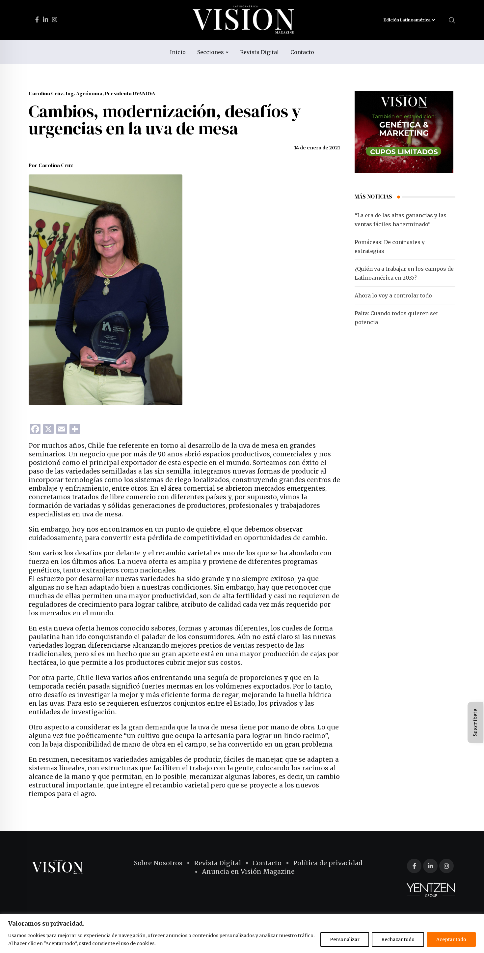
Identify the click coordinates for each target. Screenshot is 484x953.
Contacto (302, 52)
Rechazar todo (398, 939)
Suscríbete (475, 722)
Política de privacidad (328, 863)
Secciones (210, 52)
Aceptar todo (451, 939)
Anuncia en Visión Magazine (248, 872)
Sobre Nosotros (158, 863)
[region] (242, 933)
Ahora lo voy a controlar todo (393, 295)
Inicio (178, 52)
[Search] (452, 19)
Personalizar (345, 939)
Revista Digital (259, 52)
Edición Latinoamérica (408, 19)
